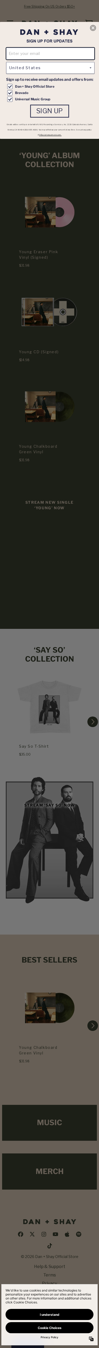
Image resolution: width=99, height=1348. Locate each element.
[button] (93, 28)
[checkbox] (50, 86)
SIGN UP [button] (49, 111)
